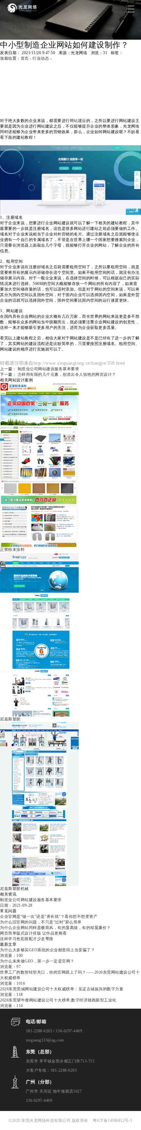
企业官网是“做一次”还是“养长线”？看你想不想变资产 (48, 916)
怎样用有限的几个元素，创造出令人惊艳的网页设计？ (67, 374)
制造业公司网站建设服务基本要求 (48, 369)
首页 (25, 58)
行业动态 (40, 58)
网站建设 (78, 120)
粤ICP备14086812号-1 (112, 1120)
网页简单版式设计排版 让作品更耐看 (33, 933)
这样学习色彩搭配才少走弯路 (26, 939)
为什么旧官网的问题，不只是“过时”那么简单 (41, 922)
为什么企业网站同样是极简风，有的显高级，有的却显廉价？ (55, 927)
